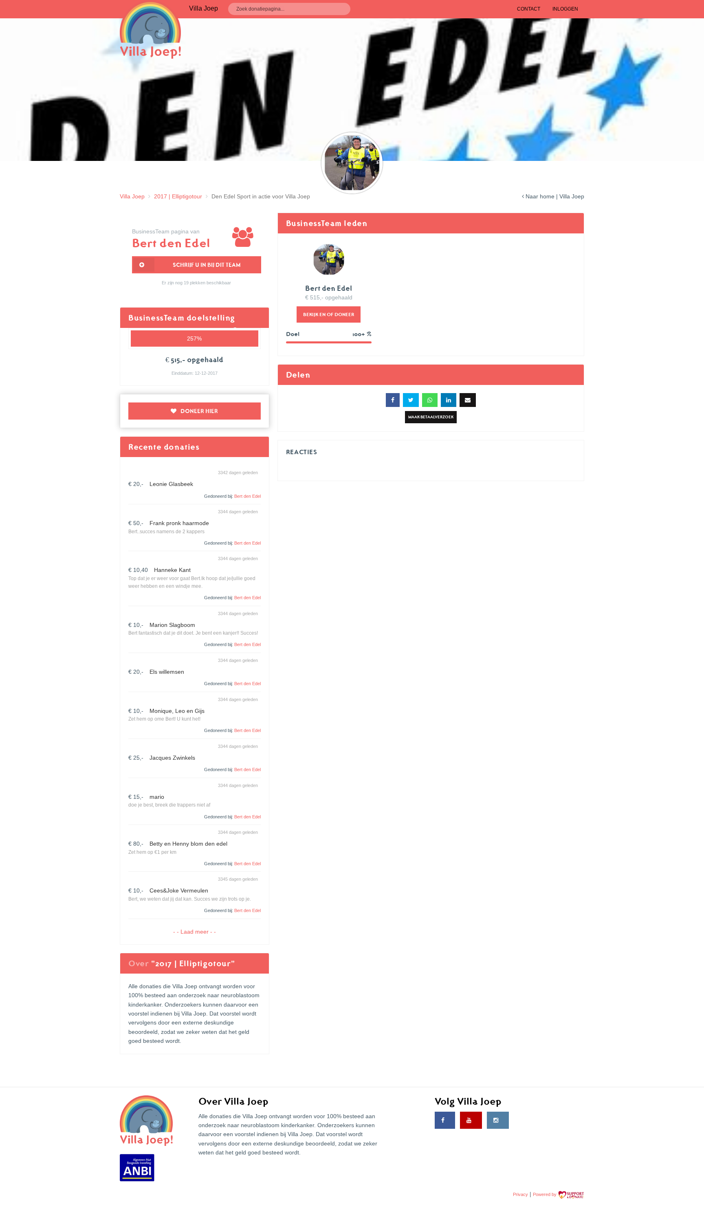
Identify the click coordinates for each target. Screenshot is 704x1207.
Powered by (545, 1194)
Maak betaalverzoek (430, 417)
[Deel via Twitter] (411, 400)
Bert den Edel (247, 496)
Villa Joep (132, 196)
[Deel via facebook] (393, 400)
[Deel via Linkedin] (448, 400)
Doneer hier (199, 411)
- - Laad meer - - (194, 931)
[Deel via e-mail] (468, 400)
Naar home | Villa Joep (554, 196)
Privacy (520, 1194)
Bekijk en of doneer (328, 314)
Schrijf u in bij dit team (207, 264)
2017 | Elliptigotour (178, 196)
